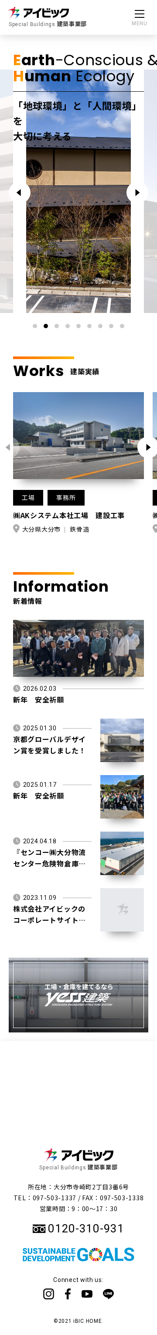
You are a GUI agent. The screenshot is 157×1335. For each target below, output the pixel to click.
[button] (137, 192)
